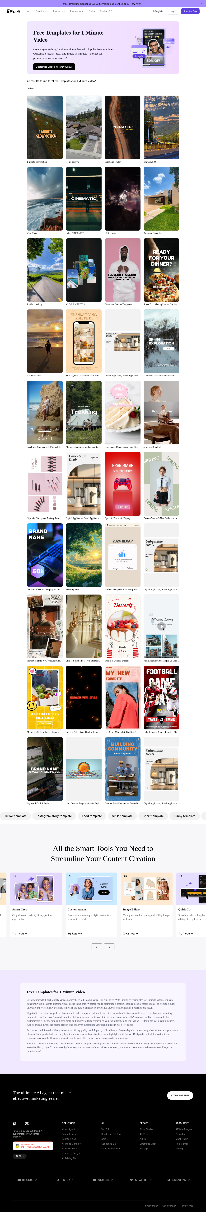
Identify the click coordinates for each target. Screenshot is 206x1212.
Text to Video (69, 1138)
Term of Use (186, 1205)
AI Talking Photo (70, 1158)
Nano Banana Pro (110, 1148)
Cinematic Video (148, 1143)
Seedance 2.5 (108, 1143)
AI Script (144, 1148)
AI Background (70, 1148)
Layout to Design (71, 1153)
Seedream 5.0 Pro (111, 1134)
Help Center (182, 1143)
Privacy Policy (151, 1205)
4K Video (144, 1134)
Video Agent (68, 1129)
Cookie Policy (169, 1205)
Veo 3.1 (105, 1129)
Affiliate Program (184, 1129)
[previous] (97, 947)
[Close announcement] (201, 3)
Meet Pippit (182, 1138)
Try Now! (136, 3)
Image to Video (70, 1134)
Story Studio (146, 1129)
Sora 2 (104, 1138)
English (159, 11)
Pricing (179, 1148)
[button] (54, 66)
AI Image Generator (72, 1143)
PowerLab (181, 1134)
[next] (109, 947)
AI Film (143, 1138)
